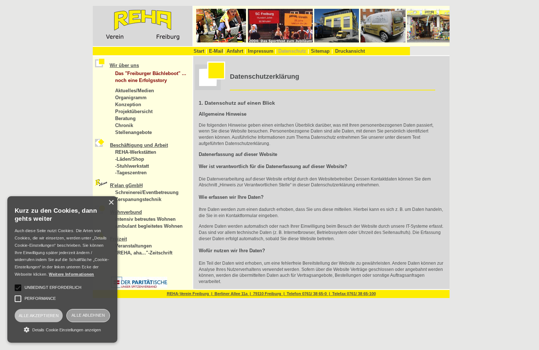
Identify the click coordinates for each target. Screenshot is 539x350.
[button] (62, 329)
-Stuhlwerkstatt (132, 166)
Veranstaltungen (133, 246)
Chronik (124, 125)
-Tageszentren (131, 172)
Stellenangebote (133, 132)
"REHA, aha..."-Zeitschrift (143, 253)
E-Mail (217, 51)
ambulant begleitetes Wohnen (149, 226)
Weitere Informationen (71, 274)
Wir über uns (124, 65)
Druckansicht (350, 51)
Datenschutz (293, 51)
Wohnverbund (126, 212)
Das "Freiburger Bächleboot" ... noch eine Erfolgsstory (150, 77)
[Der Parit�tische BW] (139, 286)
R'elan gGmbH (126, 185)
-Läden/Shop (129, 159)
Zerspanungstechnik (138, 199)
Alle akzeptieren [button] (39, 315)
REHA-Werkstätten (135, 152)
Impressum (262, 51)
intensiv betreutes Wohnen (145, 219)
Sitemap (320, 51)
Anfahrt (236, 51)
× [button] (111, 202)
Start (200, 51)
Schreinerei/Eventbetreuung (147, 192)
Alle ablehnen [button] (88, 315)
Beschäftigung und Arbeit (139, 145)
